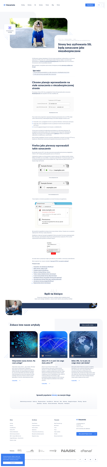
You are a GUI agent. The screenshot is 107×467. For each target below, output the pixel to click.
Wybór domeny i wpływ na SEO (40, 268)
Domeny (29, 5)
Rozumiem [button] (13, 462)
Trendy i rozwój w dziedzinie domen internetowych (45, 273)
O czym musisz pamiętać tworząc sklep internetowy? (45, 275)
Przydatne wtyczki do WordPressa (41, 270)
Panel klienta (90, 5)
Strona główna (68, 39)
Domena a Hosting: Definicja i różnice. (42, 272)
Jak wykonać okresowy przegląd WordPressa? (44, 281)
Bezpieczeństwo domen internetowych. (42, 282)
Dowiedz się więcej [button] (14, 459)
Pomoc (58, 5)
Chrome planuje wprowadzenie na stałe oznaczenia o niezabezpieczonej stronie (51, 72)
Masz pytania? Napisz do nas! (85, 433)
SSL (35, 5)
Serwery (41, 5)
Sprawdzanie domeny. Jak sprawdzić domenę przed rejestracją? (48, 277)
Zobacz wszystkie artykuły (87, 325)
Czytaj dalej (14, 380)
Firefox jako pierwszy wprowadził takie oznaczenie (45, 74)
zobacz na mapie (79, 426)
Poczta (47, 5)
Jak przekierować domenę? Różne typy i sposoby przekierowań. (48, 279)
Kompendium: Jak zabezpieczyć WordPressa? (44, 266)
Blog (53, 5)
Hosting (23, 5)
